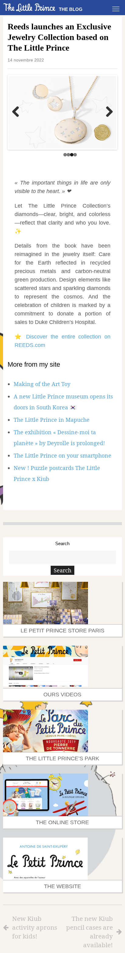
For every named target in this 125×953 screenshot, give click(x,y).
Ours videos (62, 693)
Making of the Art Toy (42, 382)
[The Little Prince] (29, 7)
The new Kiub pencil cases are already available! (89, 930)
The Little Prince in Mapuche (52, 418)
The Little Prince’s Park (62, 757)
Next (107, 112)
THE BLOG (71, 9)
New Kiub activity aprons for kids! (34, 926)
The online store (62, 821)
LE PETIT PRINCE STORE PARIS (62, 629)
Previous (18, 112)
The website (62, 885)
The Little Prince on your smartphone (62, 454)
